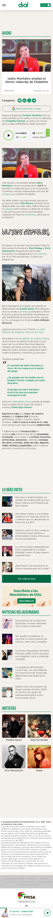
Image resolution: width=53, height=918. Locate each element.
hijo (7, 320)
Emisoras (32, 879)
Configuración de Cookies (28, 885)
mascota (42, 253)
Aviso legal (44, 879)
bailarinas (30, 214)
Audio (6, 33)
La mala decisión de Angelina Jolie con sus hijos (23, 331)
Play (47, 912)
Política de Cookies (45, 882)
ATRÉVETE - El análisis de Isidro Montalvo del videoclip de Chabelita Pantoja (41, 133)
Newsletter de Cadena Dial (32, 338)
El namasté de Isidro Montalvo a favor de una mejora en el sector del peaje (25, 368)
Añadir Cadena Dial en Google (28, 109)
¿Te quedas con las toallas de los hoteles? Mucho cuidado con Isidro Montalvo (26, 380)
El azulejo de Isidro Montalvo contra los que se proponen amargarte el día (23, 392)
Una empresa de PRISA (26, 895)
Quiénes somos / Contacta (14, 879)
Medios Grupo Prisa (26, 901)
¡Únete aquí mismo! (21, 407)
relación (9, 208)
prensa (24, 311)
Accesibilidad (9, 882)
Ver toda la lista (26, 578)
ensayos (6, 194)
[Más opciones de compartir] (48, 131)
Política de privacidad (26, 882)
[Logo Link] (23, 4)
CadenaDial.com (20, 401)
